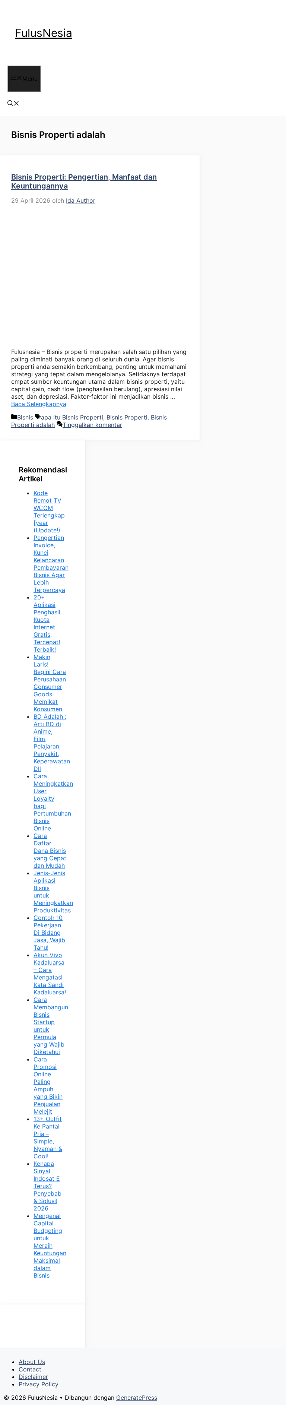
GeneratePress (136, 1397)
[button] (13, 104)
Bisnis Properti (127, 417)
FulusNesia (43, 32)
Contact (30, 1369)
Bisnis (25, 417)
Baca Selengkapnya (38, 404)
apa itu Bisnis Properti (72, 417)
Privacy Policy (38, 1384)
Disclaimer (33, 1376)
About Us (32, 1362)
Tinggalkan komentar (92, 424)
